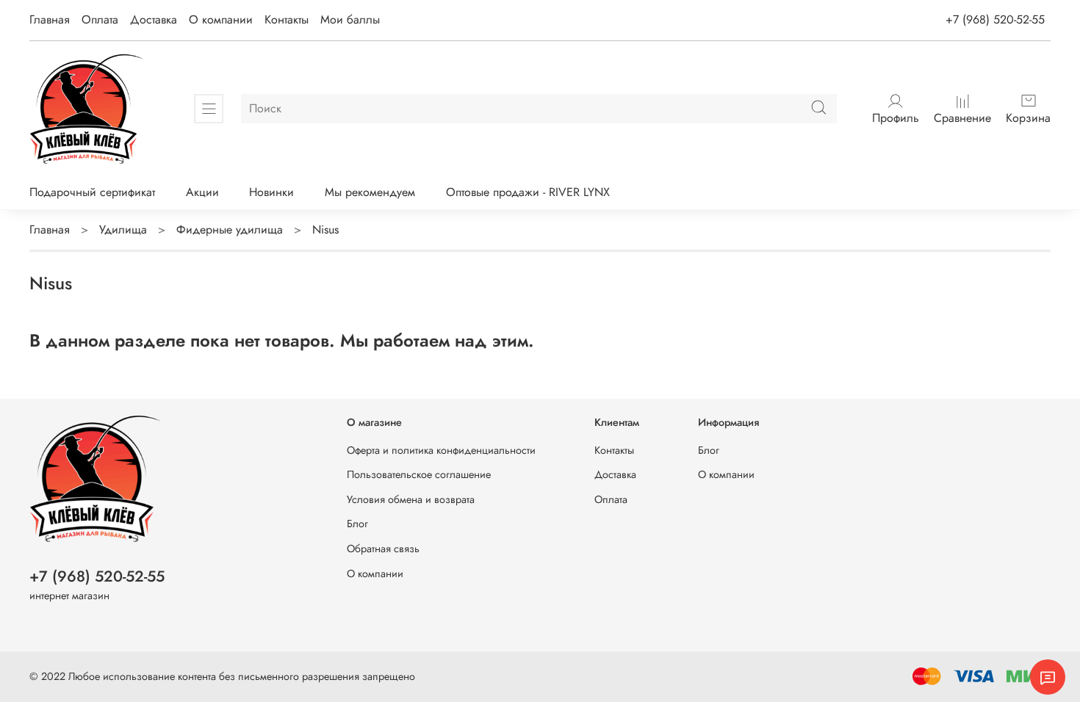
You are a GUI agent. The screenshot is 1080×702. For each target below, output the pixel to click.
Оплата (100, 19)
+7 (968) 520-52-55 (995, 19)
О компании (221, 19)
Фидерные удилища (229, 229)
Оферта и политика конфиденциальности (441, 450)
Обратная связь (383, 548)
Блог (357, 523)
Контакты (286, 19)
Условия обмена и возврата (411, 499)
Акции (202, 192)
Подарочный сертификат (92, 192)
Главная (49, 19)
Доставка (153, 19)
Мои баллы (350, 19)
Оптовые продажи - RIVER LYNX (528, 192)
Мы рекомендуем (370, 192)
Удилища (123, 229)
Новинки (271, 192)
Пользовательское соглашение (419, 474)
